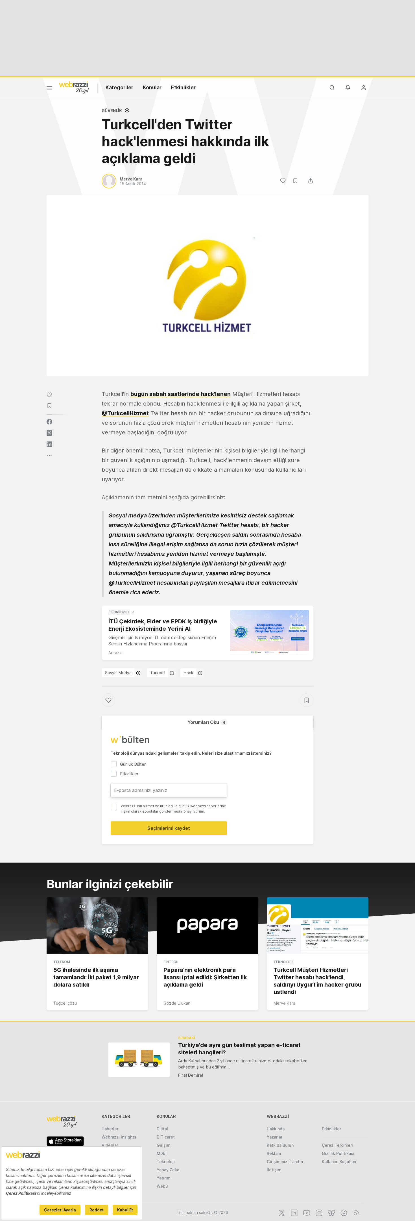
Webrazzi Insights (119, 1137)
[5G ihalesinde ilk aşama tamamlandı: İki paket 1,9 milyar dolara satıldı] (97, 925)
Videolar (110, 1145)
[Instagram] (318, 1212)
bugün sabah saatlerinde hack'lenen (180, 394)
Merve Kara (284, 1003)
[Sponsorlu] (269, 632)
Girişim (164, 1145)
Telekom (61, 962)
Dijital (162, 1128)
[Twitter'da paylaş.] (49, 433)
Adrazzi (115, 652)
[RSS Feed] (355, 1212)
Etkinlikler (183, 87)
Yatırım (164, 1178)
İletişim (274, 1169)
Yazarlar (274, 1137)
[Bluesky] (330, 1212)
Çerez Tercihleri (337, 1145)
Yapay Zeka (168, 1169)
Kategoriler (119, 87)
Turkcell (157, 672)
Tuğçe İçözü (65, 1003)
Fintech (170, 962)
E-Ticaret (166, 1137)
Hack (188, 672)
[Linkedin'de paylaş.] (49, 444)
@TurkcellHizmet (125, 413)
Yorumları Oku (206, 722)
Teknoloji (283, 962)
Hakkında (276, 1128)
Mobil (162, 1153)
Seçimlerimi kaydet (168, 828)
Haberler (110, 1128)
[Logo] (74, 87)
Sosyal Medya (118, 672)
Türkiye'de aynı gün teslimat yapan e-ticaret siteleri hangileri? (239, 1049)
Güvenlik (112, 110)
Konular (152, 87)
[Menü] (49, 89)
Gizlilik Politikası (338, 1153)
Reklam (274, 1153)
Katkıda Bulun (280, 1145)
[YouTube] (306, 1212)
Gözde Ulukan (176, 1003)
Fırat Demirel (190, 1075)
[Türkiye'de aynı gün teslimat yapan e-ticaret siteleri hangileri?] (139, 1059)
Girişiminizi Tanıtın (285, 1161)
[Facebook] (343, 1212)
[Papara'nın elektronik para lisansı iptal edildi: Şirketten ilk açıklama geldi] (207, 925)
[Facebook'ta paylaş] (49, 422)
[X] (281, 1212)
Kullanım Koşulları (339, 1161)
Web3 (162, 1186)
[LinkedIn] (293, 1212)
